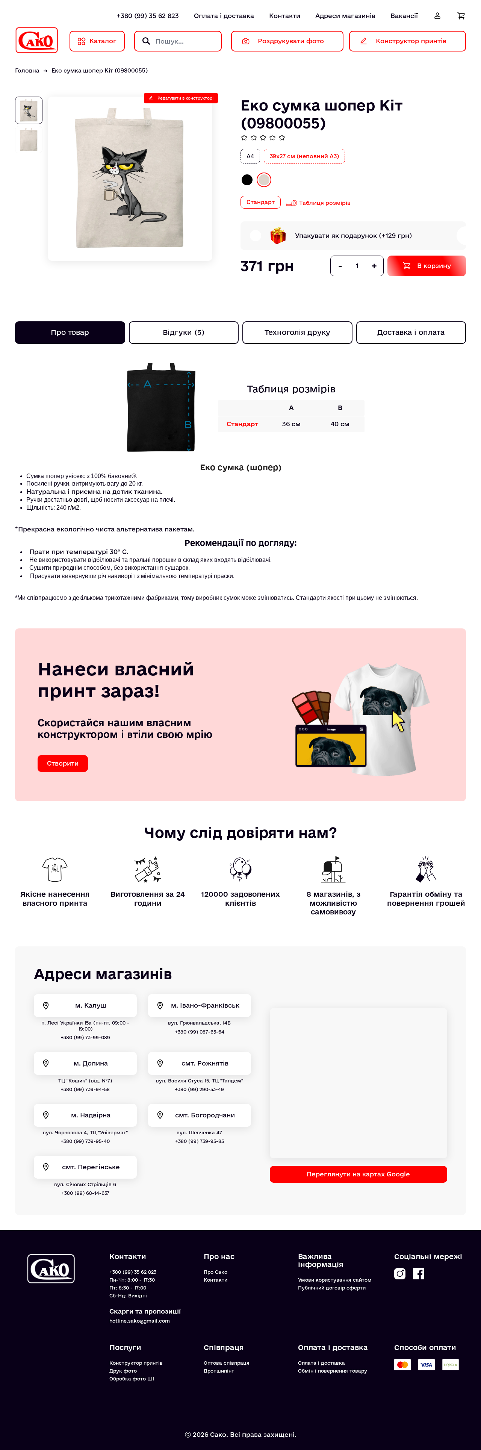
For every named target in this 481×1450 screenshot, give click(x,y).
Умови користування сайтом (335, 1279)
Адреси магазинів (345, 15)
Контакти (284, 15)
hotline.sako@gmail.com (139, 1320)
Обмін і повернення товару (332, 1370)
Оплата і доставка (224, 15)
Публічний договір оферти (332, 1287)
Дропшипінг (219, 1370)
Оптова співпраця (227, 1362)
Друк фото (123, 1370)
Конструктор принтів (136, 1362)
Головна (27, 70)
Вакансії (404, 15)
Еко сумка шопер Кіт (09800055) (99, 70)
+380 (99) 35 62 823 (147, 15)
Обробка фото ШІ (131, 1378)
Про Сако (215, 1271)
